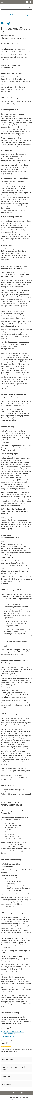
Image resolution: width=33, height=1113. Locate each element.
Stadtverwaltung (23, 15)
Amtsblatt (6, 1076)
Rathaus (12, 15)
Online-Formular (8, 1036)
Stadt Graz (9, 2)
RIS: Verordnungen (10, 1059)
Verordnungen (5, 18)
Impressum (24, 1098)
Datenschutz (16, 1100)
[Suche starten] (30, 8)
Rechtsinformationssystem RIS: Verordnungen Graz (13, 1033)
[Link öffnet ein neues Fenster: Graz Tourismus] (27, 2)
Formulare (6, 1084)
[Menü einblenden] (2, 2)
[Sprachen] (31, 2)
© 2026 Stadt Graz (11, 1098)
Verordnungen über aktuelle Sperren (14, 1068)
